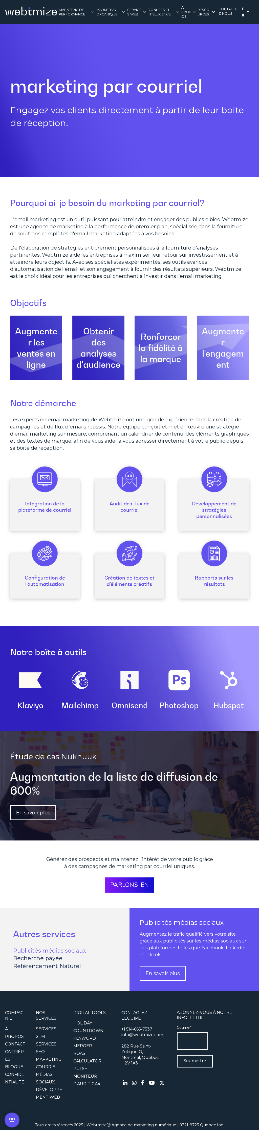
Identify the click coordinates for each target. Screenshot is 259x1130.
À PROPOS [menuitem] (186, 11)
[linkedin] (125, 1083)
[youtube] (151, 1083)
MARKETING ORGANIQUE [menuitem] (106, 12)
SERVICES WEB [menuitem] (134, 12)
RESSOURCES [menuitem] (203, 12)
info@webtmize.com (142, 1034)
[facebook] (143, 1083)
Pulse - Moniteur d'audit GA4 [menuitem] (86, 1076)
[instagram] (134, 1083)
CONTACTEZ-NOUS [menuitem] (228, 11)
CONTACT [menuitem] (15, 1044)
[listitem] (144, 1055)
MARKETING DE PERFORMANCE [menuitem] (72, 12)
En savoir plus (33, 813)
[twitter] (162, 1083)
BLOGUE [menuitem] (14, 1066)
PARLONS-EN (129, 885)
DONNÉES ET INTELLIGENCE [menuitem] (159, 12)
